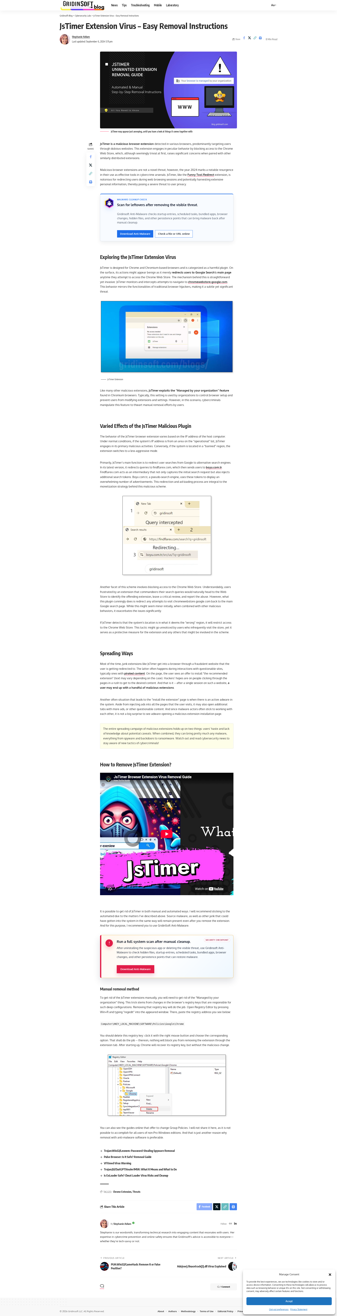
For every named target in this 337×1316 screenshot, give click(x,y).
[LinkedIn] (235, 1223)
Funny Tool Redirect (200, 174)
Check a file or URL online (174, 233)
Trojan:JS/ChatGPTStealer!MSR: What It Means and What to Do (140, 1169)
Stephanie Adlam (81, 36)
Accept (289, 1301)
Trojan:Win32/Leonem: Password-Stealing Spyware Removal (139, 1151)
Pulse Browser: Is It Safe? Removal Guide (127, 1157)
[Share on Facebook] (244, 39)
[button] (330, 1274)
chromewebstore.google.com (207, 282)
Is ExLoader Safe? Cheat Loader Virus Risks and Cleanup (136, 1175)
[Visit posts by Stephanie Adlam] (65, 39)
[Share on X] (249, 39)
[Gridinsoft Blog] (82, 5)
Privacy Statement (298, 1309)
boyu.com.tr (214, 467)
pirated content (134, 673)
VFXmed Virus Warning (117, 1163)
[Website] (230, 1223)
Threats (136, 1191)
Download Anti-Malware (135, 233)
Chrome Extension (122, 1191)
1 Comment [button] (225, 1286)
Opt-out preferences (279, 1309)
